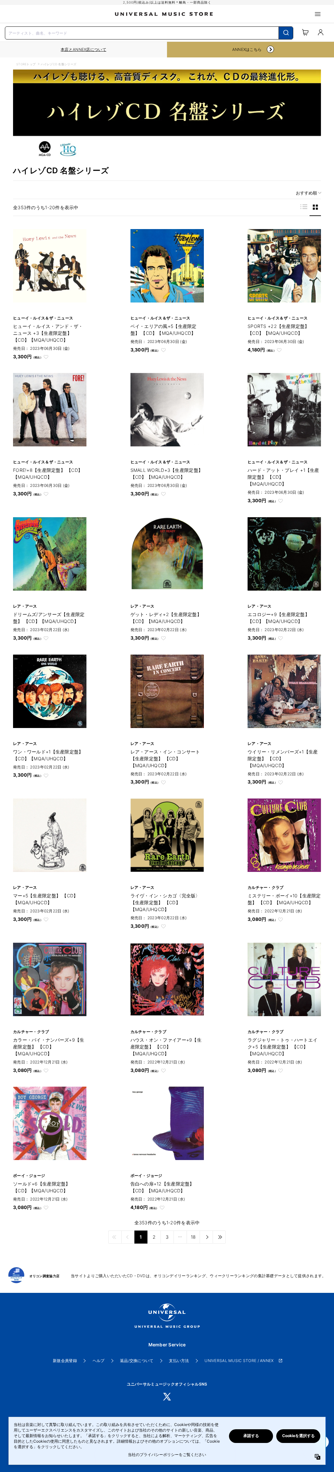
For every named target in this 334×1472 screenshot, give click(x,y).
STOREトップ (26, 64)
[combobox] (149, 32)
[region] (83, 49)
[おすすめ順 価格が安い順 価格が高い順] (306, 193)
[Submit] (286, 33)
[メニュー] (317, 14)
